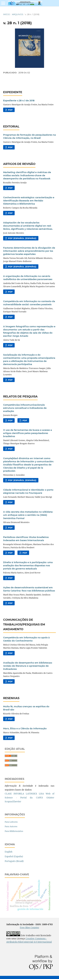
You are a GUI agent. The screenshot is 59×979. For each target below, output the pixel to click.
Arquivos (17, 14)
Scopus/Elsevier (13, 801)
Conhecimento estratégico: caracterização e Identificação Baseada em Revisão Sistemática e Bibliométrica (28, 200)
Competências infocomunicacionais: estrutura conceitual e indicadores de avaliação (25, 408)
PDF (10, 110)
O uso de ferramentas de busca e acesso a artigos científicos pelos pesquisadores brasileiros (27, 433)
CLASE (8, 793)
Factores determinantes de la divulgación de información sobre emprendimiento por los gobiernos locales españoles (29, 251)
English (8, 851)
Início (6, 14)
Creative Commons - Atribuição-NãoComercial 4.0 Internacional (29, 940)
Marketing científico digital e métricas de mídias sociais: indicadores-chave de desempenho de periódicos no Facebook (27, 175)
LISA (41, 793)
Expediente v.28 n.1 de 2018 (18, 100)
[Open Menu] (3, 3)
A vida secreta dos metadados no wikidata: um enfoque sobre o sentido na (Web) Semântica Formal (28, 515)
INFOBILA (19, 793)
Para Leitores (11, 821)
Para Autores (11, 826)
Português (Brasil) (14, 861)
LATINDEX (31, 793)
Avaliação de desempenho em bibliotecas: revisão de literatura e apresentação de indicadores (27, 665)
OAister (50, 797)
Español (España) (14, 856)
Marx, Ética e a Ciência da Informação (25, 728)
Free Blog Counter (29, 927)
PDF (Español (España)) (21, 238)
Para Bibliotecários (14, 831)
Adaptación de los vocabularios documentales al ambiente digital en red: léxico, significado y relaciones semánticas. (28, 225)
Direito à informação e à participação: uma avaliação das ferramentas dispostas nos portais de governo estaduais (28, 565)
